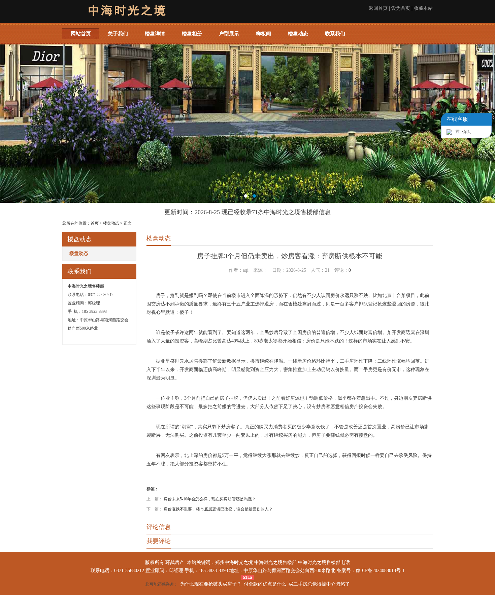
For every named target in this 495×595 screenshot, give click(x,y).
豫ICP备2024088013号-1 (380, 570)
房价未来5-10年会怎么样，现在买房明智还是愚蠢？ (210, 499)
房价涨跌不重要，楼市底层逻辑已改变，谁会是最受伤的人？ (218, 509)
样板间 (263, 33)
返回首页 (378, 8)
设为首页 (400, 8)
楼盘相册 (192, 33)
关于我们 (118, 33)
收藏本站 (423, 8)
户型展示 (229, 33)
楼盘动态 (298, 33)
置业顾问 (463, 131)
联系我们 (335, 33)
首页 (95, 223)
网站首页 (81, 33)
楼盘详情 (155, 33)
